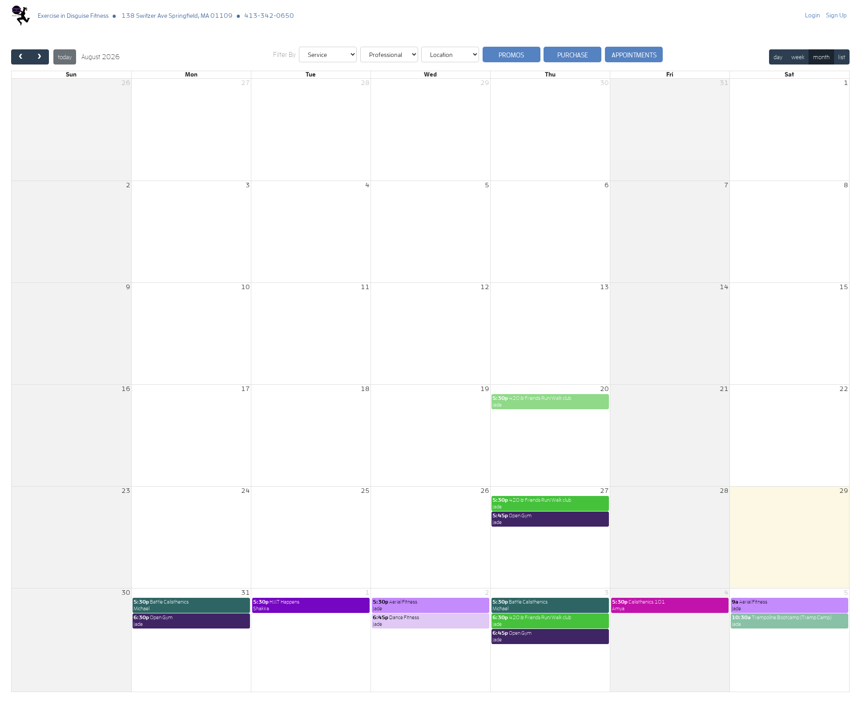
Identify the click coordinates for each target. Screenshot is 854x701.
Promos (511, 55)
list (841, 56)
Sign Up (836, 15)
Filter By (284, 54)
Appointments (634, 55)
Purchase (572, 55)
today (65, 56)
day (777, 56)
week (798, 56)
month (821, 56)
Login (812, 15)
